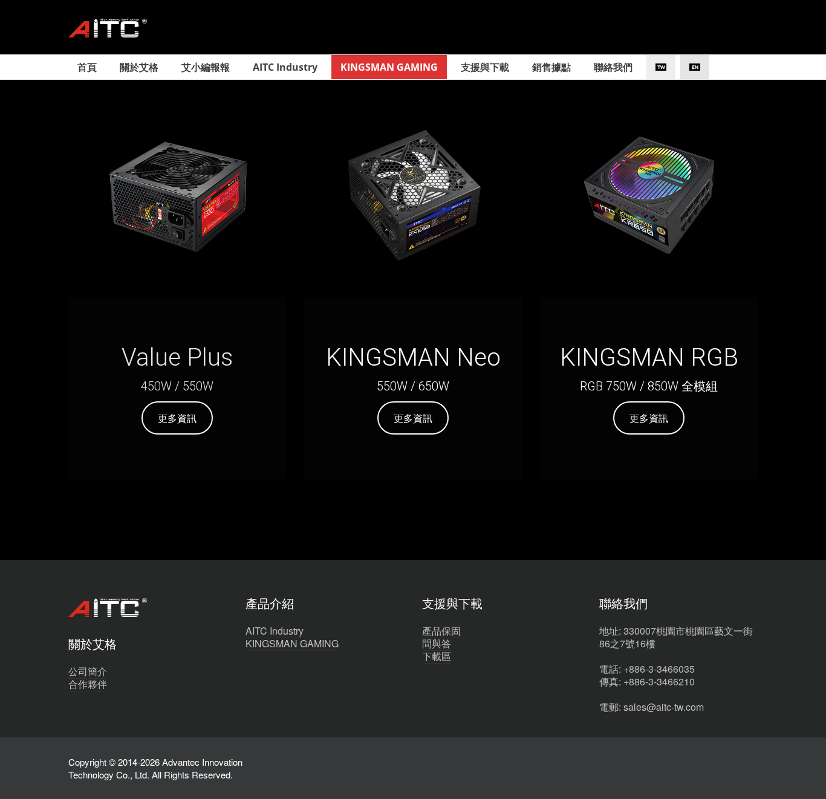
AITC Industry (275, 631)
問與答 (436, 643)
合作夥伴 (87, 684)
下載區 (436, 656)
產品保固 (441, 631)
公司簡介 (87, 671)
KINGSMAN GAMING (292, 643)
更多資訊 (177, 418)
